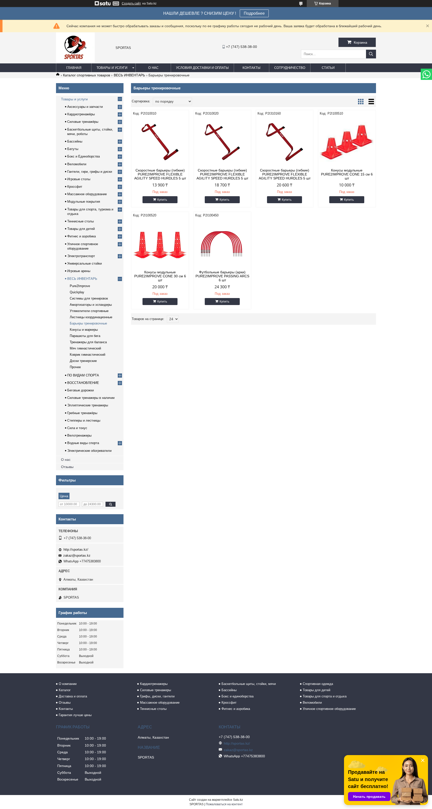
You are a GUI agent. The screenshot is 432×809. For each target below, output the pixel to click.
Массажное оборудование (87, 194)
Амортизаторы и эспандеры (91, 305)
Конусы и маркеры (84, 329)
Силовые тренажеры (155, 690)
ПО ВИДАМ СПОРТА (83, 375)
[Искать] (371, 54)
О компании (67, 684)
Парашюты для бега (85, 336)
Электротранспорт (81, 256)
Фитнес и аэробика (81, 236)
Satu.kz (238, 800)
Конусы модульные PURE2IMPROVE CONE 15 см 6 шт (347, 174)
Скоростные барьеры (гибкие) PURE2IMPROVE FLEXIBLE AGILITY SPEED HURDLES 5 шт (160, 174)
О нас (153, 68)
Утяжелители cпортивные (89, 311)
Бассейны (74, 141)
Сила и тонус (77, 428)
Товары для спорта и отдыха (324, 696)
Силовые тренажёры (82, 122)
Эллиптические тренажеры (87, 405)
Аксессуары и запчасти (85, 107)
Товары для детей (81, 229)
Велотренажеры (79, 435)
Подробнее (254, 13)
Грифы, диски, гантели (157, 696)
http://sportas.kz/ (76, 549)
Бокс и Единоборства (83, 156)
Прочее (75, 367)
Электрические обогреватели (89, 451)
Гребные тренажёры (82, 413)
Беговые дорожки (80, 390)
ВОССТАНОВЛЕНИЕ (83, 383)
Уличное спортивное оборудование (329, 709)
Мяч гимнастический (85, 348)
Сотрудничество (289, 68)
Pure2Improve (80, 286)
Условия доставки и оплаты (202, 68)
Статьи (328, 68)
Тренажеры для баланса (88, 342)
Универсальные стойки (84, 263)
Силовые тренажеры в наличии (90, 398)
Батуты (72, 149)
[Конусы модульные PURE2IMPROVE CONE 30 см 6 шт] (160, 244)
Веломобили (76, 164)
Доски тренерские (83, 361)
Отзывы (67, 467)
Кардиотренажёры (81, 114)
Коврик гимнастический (87, 354)
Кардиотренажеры (154, 684)
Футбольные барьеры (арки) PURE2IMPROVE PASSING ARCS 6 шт (222, 276)
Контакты (251, 68)
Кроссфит (74, 186)
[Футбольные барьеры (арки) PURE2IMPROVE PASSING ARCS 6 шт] (222, 244)
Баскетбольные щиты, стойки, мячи (249, 684)
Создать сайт (131, 3)
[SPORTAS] (75, 61)
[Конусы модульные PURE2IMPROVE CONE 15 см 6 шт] (347, 142)
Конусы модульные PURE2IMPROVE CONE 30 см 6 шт (160, 276)
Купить (162, 199)
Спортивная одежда (318, 684)
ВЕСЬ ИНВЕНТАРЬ (129, 75)
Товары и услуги (111, 68)
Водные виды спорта (83, 443)
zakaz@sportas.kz (76, 555)
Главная (73, 68)
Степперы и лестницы (83, 420)
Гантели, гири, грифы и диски (89, 171)
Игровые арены (78, 271)
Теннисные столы (80, 221)
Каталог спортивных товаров (86, 75)
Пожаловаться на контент (224, 804)
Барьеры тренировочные (88, 323)
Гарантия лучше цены (75, 715)
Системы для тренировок (89, 298)
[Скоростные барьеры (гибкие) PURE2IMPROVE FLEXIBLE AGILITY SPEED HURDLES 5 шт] (160, 142)
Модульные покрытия (83, 201)
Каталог (65, 690)
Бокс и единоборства (238, 696)
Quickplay (77, 292)
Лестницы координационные (91, 317)
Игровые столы (78, 179)
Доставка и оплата (73, 696)
